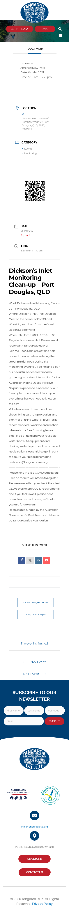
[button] (60, 29)
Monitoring (30, 153)
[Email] (46, 560)
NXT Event (31, 674)
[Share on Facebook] (21, 560)
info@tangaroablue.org (34, 826)
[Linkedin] (38, 560)
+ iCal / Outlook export (35, 614)
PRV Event (38, 662)
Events (28, 149)
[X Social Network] (30, 560)
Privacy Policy (42, 904)
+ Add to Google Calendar (35, 602)
